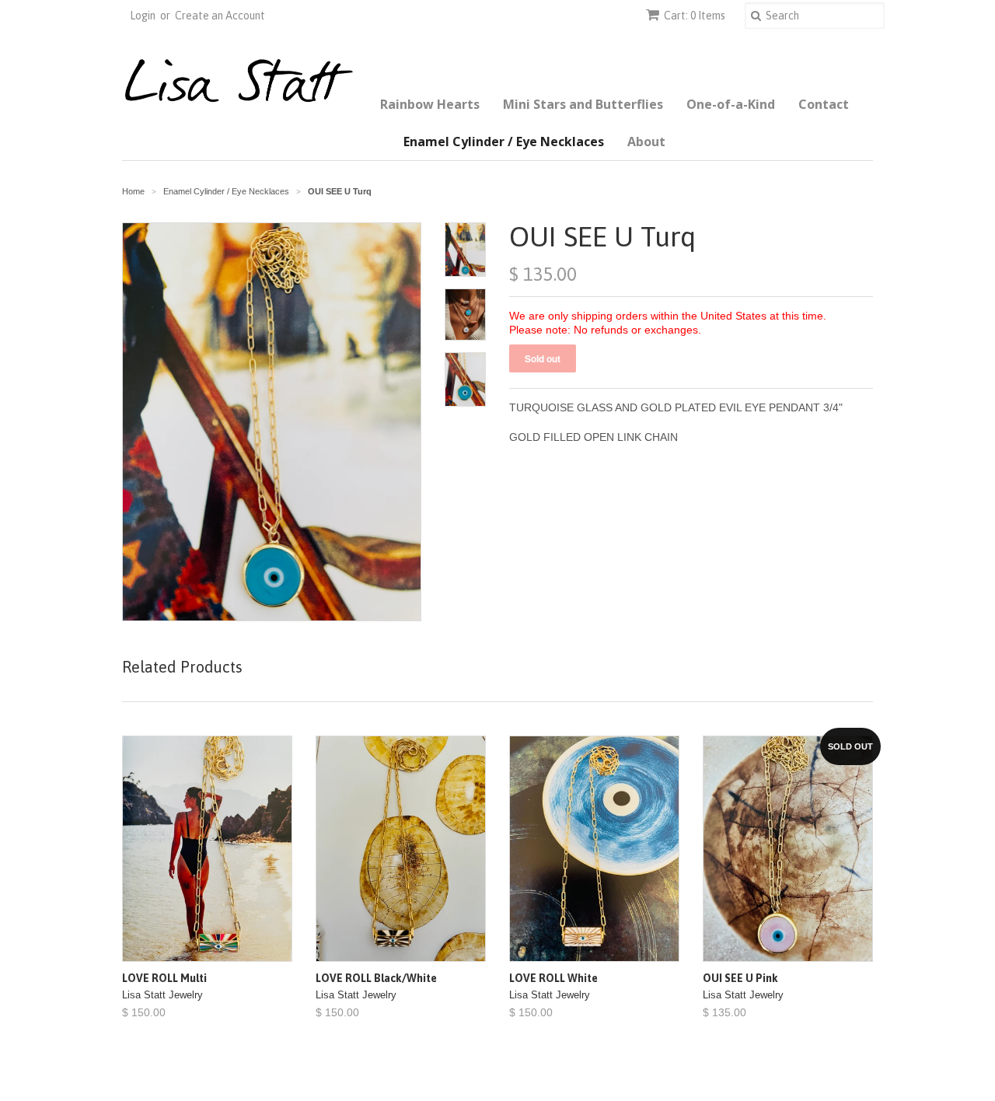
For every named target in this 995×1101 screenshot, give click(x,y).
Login (142, 15)
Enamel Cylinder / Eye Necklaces (503, 141)
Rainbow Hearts (430, 104)
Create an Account (220, 15)
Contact (823, 104)
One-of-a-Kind (730, 104)
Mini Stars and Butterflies (583, 104)
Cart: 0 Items (694, 15)
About (646, 141)
